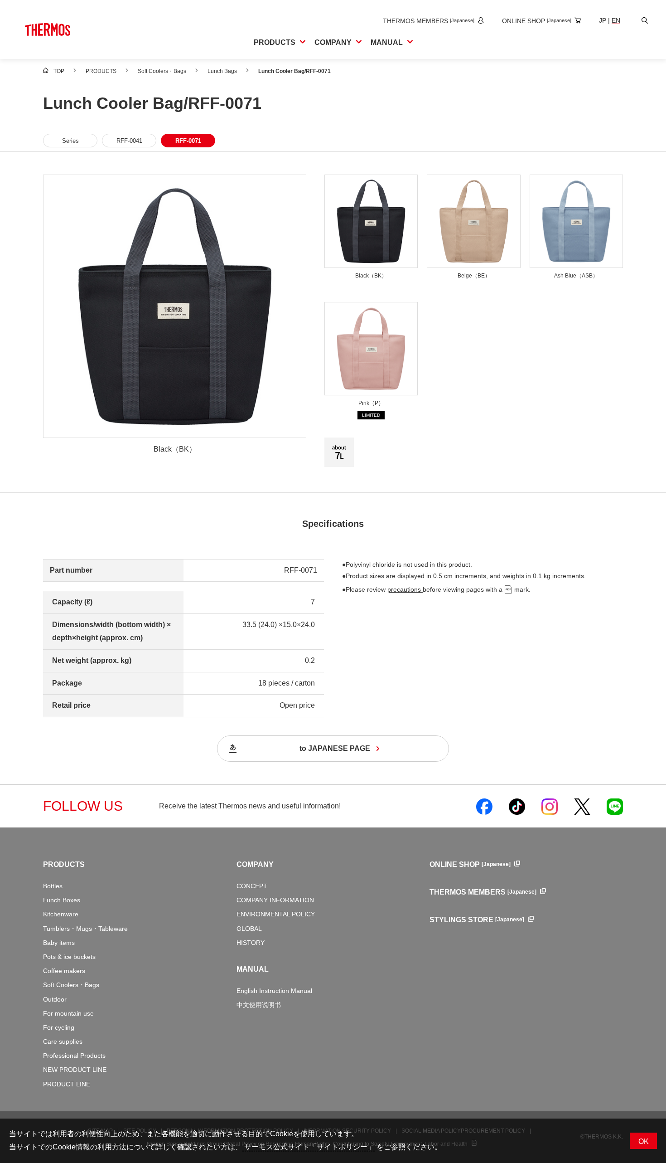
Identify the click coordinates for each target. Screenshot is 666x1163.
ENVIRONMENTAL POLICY (275, 914)
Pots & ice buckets (69, 956)
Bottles (53, 886)
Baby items (59, 942)
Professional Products (74, 1055)
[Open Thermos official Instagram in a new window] (549, 806)
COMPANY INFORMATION (275, 900)
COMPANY (255, 864)
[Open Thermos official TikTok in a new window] (517, 806)
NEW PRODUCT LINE (74, 1069)
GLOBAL (249, 928)
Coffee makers (64, 970)
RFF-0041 (129, 140)
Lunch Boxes (61, 900)
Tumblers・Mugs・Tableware (85, 928)
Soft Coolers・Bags (71, 984)
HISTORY (250, 942)
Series (70, 140)
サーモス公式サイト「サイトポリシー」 (308, 1147)
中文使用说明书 (258, 1004)
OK (643, 1141)
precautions (405, 589)
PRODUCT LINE (66, 1084)
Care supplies (62, 1041)
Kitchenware (60, 914)
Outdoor (55, 999)
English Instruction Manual (274, 990)
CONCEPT (251, 886)
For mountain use (68, 1013)
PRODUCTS (64, 864)
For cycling (58, 1027)
